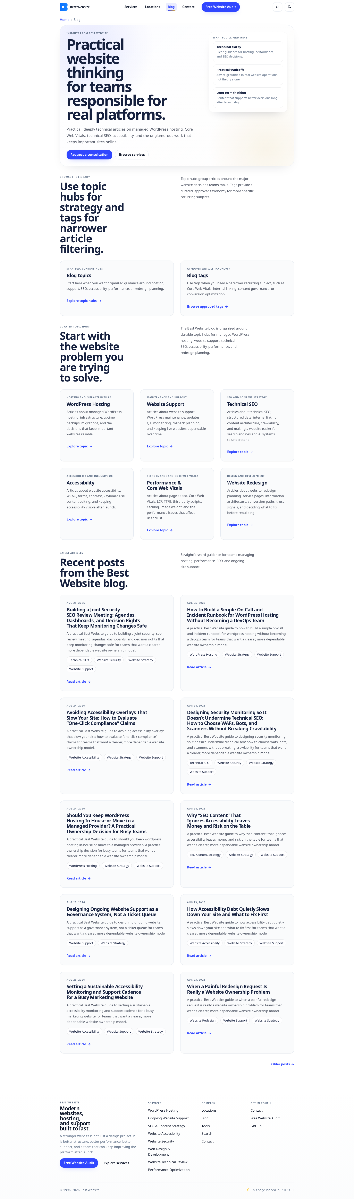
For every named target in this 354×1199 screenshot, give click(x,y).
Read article (79, 681)
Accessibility (80, 482)
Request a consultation (89, 154)
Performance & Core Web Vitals (164, 485)
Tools (206, 1126)
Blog (171, 7)
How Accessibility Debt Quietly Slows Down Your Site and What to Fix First (228, 912)
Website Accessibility (84, 757)
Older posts (282, 1064)
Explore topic (79, 446)
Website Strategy (140, 660)
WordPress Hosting (88, 404)
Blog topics (79, 275)
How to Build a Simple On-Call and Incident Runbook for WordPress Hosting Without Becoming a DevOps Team (233, 615)
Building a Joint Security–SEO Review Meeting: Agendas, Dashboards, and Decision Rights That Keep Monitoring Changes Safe (107, 617)
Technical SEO (242, 404)
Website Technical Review (167, 1162)
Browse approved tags (207, 306)
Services (131, 7)
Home (64, 19)
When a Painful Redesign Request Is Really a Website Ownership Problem (228, 989)
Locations (152, 7)
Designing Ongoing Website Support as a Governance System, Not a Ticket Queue (112, 912)
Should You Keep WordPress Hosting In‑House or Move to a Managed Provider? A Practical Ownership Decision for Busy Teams (106, 823)
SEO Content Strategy (205, 854)
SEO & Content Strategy (166, 1126)
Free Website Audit (220, 7)
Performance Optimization (169, 1169)
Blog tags (197, 275)
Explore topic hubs (84, 300)
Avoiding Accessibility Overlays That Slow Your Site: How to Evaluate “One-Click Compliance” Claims (107, 717)
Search (207, 1133)
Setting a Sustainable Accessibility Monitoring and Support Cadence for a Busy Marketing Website (105, 991)
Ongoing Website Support (168, 1118)
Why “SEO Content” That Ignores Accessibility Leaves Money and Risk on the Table (219, 820)
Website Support (165, 404)
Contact (188, 7)
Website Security (109, 660)
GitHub (256, 1126)
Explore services (116, 1163)
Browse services (132, 154)
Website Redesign (247, 482)
